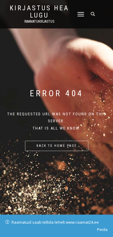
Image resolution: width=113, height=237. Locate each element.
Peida (102, 229)
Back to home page (56, 146)
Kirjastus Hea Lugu (39, 12)
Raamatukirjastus (39, 21)
